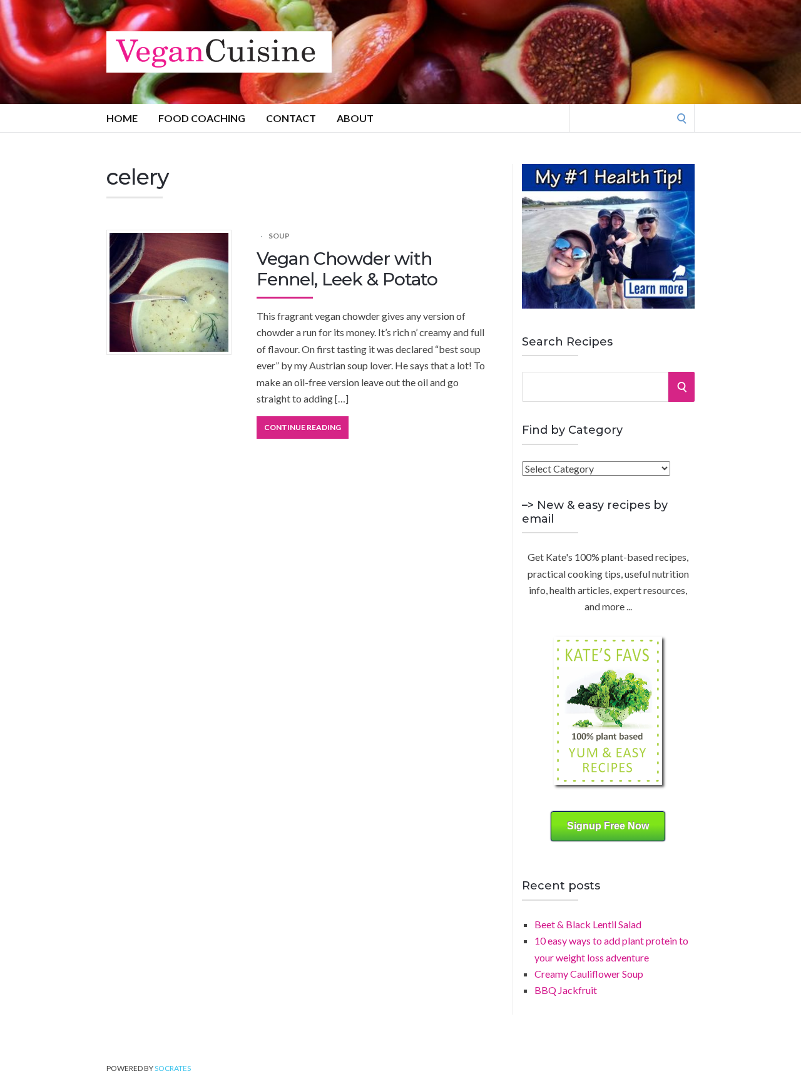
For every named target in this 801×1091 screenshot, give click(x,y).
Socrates (173, 1068)
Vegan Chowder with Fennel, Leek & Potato (347, 269)
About (355, 118)
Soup (279, 235)
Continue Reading (302, 427)
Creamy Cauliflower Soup (588, 974)
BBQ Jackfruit (565, 990)
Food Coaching (201, 118)
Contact (291, 118)
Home (122, 118)
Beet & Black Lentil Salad (587, 924)
